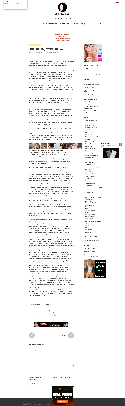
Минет (87, 144)
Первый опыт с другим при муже (91, 90)
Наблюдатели (89, 148)
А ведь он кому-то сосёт (92, 240)
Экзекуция (88, 185)
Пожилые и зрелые (90, 153)
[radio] (48, 315)
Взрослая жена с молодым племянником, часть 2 (91, 107)
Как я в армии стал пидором (93, 197)
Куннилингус (89, 139)
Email (45, 369)
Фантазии (88, 178)
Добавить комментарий (54, 52)
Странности (88, 171)
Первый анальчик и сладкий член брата (93, 207)
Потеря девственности (91, 155)
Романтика (88, 162)
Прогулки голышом (89, 97)
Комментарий (33, 350)
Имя (30, 369)
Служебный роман (90, 167)
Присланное (88, 157)
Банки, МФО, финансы (90, 253)
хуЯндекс (83, 24)
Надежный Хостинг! (89, 251)
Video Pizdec (87, 250)
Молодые (87, 146)
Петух (86, 227)
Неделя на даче (89, 216)
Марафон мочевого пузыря (91, 84)
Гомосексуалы (89, 125)
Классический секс (90, 137)
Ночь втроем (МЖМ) (89, 104)
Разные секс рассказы (91, 160)
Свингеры (88, 164)
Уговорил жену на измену (91, 82)
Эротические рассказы (52, 24)
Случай (87, 169)
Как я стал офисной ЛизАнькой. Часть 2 (92, 111)
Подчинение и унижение (92, 151)
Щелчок (38, 334)
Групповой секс (89, 127)
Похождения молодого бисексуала (90, 100)
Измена (87, 132)
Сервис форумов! (88, 259)
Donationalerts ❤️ (95, 75)
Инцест (87, 134)
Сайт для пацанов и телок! (91, 256)
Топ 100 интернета (89, 258)
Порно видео (63, 32)
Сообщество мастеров (90, 255)
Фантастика (88, 181)
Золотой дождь (89, 130)
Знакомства (75, 24)
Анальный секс (89, 120)
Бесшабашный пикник (62, 334)
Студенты (88, 174)
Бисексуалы (88, 123)
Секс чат (41, 24)
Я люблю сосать (88, 94)
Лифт (86, 212)
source (31, 300)
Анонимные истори (89, 248)
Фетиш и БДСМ (89, 183)
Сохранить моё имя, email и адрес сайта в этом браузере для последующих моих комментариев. (50, 378)
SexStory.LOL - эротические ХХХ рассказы (32, 402)
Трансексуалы (89, 176)
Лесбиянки (88, 141)
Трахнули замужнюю (89, 87)
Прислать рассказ (65, 24)
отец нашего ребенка (91, 236)
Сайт (60, 369)
